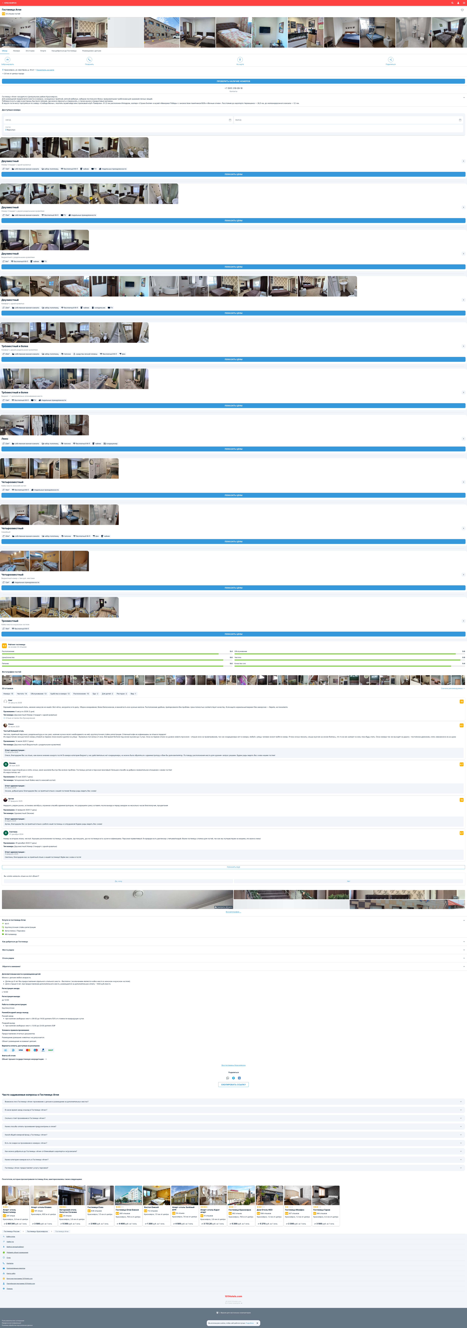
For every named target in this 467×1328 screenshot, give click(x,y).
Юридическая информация (11, 1323)
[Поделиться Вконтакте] (239, 1078)
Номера (16, 51)
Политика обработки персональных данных (17, 1325)
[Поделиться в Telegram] (233, 1078)
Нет (348, 881)
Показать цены (233, 174)
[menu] (464, 3)
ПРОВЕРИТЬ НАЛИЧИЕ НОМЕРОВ (233, 81)
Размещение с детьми (91, 51)
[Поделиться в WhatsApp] (228, 1078)
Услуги (43, 51)
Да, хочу (118, 881)
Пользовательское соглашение (13, 1321)
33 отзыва (30, 51)
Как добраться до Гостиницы (64, 51)
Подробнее (250, 1323)
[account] (458, 3)
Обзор (4, 51)
